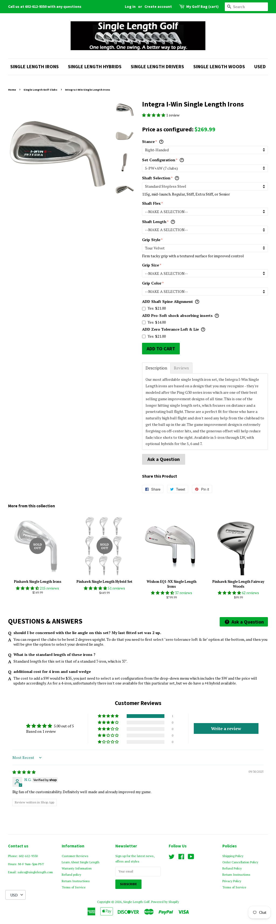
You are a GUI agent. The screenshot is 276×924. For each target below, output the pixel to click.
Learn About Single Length (80, 862)
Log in (130, 6)
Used (260, 66)
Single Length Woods (219, 66)
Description (156, 368)
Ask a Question (163, 459)
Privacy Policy (231, 881)
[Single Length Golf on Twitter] (172, 858)
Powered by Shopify (165, 902)
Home (12, 89)
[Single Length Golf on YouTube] (191, 858)
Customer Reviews (75, 856)
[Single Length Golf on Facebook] (181, 858)
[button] (154, 115)
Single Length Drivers (157, 66)
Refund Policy (232, 868)
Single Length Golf (136, 902)
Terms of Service (74, 887)
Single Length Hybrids (95, 66)
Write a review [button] (226, 728)
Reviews (181, 368)
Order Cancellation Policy (240, 862)
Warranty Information (77, 868)
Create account (158, 6)
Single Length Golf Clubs (40, 89)
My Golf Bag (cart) (202, 6)
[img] (24, 772)
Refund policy (71, 874)
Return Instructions (76, 881)
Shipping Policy (232, 856)
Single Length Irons (34, 66)
